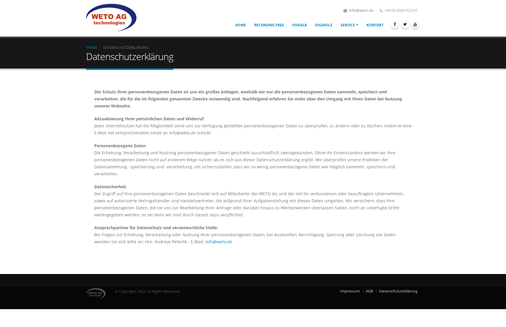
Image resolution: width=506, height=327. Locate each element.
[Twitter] (405, 24)
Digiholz (323, 25)
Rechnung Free (269, 25)
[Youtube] (415, 24)
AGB (369, 291)
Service (348, 25)
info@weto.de (360, 10)
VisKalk (299, 25)
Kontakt (375, 25)
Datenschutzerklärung (398, 291)
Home (240, 25)
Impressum (350, 291)
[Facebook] (394, 24)
